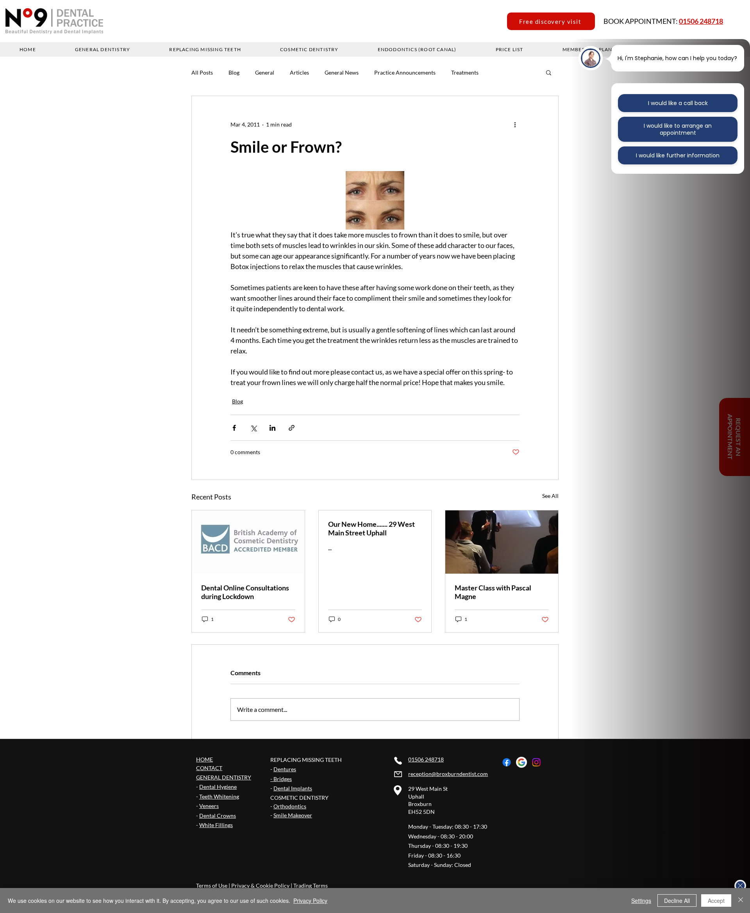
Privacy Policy (310, 900)
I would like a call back (678, 103)
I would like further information (678, 155)
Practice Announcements (405, 72)
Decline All (677, 900)
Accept (716, 900)
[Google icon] (521, 762)
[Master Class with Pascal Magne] (501, 542)
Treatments (465, 72)
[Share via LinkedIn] (272, 428)
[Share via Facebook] (234, 428)
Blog (234, 72)
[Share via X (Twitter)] (253, 428)
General (264, 72)
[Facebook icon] (506, 762)
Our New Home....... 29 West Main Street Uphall (371, 528)
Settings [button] (641, 900)
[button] (548, 72)
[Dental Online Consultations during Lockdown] (248, 542)
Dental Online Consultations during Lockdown (245, 592)
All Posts (202, 72)
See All (550, 495)
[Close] (740, 900)
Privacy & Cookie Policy (260, 885)
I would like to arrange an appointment (678, 129)
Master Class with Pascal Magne (493, 592)
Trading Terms (310, 885)
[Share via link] (291, 428)
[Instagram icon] (536, 762)
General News (342, 72)
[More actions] (515, 124)
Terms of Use (211, 885)
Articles (299, 72)
